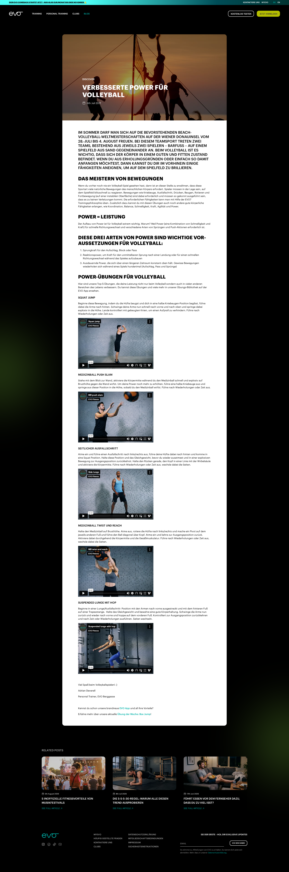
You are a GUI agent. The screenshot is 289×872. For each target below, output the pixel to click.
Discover (88, 79)
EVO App (125, 708)
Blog (87, 13)
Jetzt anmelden (268, 13)
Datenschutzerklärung (142, 834)
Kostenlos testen (241, 13)
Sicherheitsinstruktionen (143, 846)
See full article (51, 808)
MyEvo (265, 2)
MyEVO (97, 834)
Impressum (134, 842)
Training (37, 13)
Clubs (75, 13)
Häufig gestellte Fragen (108, 838)
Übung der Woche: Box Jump (134, 714)
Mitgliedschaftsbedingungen (145, 838)
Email (183, 843)
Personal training (57, 13)
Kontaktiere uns (251, 2)
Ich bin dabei (238, 843)
